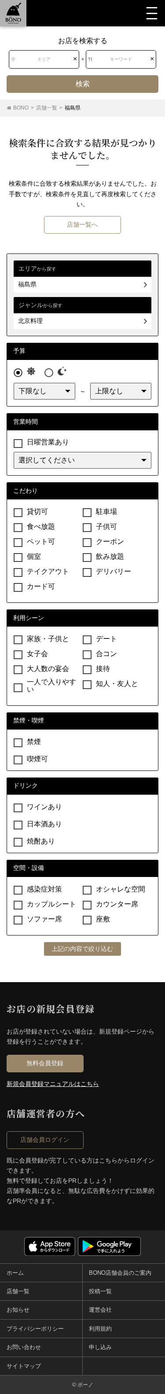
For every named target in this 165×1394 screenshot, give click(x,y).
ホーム (15, 1272)
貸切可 (37, 511)
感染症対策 (44, 889)
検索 (83, 84)
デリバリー (113, 571)
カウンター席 (117, 904)
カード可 (41, 586)
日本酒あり (44, 824)
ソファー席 (44, 919)
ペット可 (41, 541)
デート (106, 638)
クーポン (110, 541)
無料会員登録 (44, 1063)
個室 (34, 556)
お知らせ (18, 1309)
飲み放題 (110, 556)
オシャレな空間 (120, 889)
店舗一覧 (18, 1291)
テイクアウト (48, 571)
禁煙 (34, 741)
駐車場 (106, 511)
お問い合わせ (24, 1347)
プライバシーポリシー (35, 1328)
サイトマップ (24, 1366)
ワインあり (44, 807)
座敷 (103, 919)
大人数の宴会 (48, 668)
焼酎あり (41, 841)
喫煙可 (37, 759)
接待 (103, 668)
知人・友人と (117, 683)
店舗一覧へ (82, 224)
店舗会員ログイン (45, 1139)
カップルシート (51, 904)
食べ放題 (41, 526)
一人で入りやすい (51, 685)
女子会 (37, 653)
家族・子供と (48, 638)
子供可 (106, 526)
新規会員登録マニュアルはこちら (53, 1083)
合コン (106, 653)
